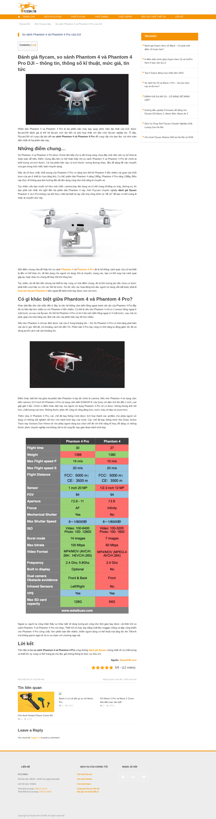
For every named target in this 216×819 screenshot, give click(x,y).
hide (33, 45)
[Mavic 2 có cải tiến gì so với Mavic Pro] (77, 693)
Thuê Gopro (125, 17)
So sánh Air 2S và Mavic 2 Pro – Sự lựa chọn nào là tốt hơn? (167, 85)
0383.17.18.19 (41, 789)
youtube (144, 777)
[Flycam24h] (28, 7)
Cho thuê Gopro (84, 784)
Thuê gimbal (102, 17)
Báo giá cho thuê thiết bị (88, 792)
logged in (35, 737)
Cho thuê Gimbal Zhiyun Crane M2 (35, 715)
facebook (123, 777)
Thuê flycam (78, 17)
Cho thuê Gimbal (84, 779)
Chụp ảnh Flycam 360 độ (88, 789)
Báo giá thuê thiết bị (154, 17)
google (133, 777)
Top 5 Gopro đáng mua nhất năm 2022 (164, 73)
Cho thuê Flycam (84, 774)
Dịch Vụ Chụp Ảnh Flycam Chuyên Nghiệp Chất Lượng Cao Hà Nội (168, 125)
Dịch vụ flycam (52, 17)
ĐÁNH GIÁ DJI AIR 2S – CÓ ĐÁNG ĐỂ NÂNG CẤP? (167, 98)
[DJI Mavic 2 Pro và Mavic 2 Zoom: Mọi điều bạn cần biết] (118, 693)
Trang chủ (29, 17)
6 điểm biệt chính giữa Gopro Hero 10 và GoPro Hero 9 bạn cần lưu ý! (169, 61)
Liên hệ (179, 17)
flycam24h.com (128, 660)
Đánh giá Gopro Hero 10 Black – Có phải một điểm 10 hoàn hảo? (167, 47)
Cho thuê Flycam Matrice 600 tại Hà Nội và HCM (169, 137)
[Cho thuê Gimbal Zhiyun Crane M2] (36, 702)
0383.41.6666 (45, 792)
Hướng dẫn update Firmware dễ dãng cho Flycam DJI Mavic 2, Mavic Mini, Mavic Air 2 (166, 112)
